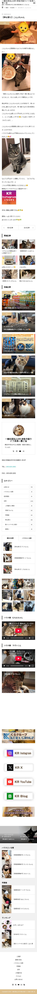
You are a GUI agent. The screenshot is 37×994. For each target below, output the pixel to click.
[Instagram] (17, 451)
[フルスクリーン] (33, 638)
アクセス (18, 976)
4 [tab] (19, 690)
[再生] (4, 638)
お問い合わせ (18, 979)
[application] (18, 630)
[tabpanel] (18, 682)
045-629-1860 (11, 466)
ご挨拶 (18, 956)
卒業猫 (18, 966)
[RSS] (24, 985)
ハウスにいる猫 (18, 963)
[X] (13, 451)
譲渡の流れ (18, 959)
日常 (5, 23)
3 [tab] (17, 690)
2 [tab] (16, 690)
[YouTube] (20, 451)
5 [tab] (21, 690)
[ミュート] (30, 638)
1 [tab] (14, 690)
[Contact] (23, 451)
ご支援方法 (18, 973)
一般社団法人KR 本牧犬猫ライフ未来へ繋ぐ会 (18, 440)
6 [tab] (22, 690)
